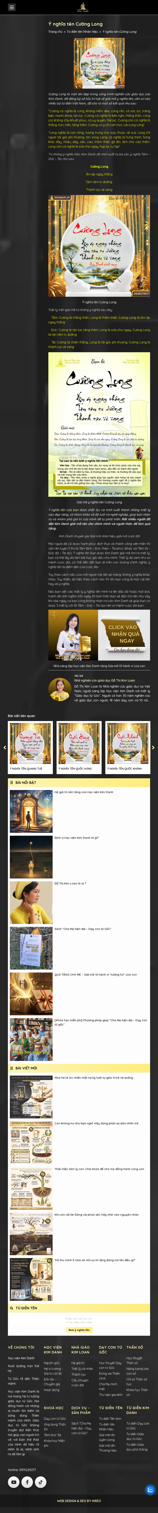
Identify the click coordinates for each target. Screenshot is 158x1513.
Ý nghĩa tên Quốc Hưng (75, 768)
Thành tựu (78, 1374)
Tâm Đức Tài (52, 1435)
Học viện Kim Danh (21, 1358)
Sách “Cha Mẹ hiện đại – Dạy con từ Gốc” (83, 929)
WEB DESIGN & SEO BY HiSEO (79, 1501)
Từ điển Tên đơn (110, 1419)
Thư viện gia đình (111, 1395)
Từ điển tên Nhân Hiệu (82, 32)
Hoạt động (51, 1390)
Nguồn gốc (52, 1363)
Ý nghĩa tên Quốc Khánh (124, 768)
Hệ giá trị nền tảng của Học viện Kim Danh (84, 792)
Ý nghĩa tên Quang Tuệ (26, 768)
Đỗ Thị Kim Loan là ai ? (70, 883)
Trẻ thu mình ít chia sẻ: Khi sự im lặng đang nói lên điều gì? (95, 1260)
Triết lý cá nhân (82, 1369)
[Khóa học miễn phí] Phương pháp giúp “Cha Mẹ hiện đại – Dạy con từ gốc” (101, 1022)
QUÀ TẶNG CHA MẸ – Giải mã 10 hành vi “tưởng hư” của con (96, 974)
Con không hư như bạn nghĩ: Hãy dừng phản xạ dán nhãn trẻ (97, 1123)
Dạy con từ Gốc (55, 1419)
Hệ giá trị (77, 1363)
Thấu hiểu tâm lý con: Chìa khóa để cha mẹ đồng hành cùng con (99, 1169)
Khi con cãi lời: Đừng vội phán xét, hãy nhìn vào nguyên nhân (97, 1214)
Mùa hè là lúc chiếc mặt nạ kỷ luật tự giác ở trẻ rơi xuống (94, 1077)
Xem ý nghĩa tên (79, 1329)
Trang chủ (55, 32)
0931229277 (27, 1470)
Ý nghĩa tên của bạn (63, 510)
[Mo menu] (12, 7)
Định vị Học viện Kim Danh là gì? (77, 838)
